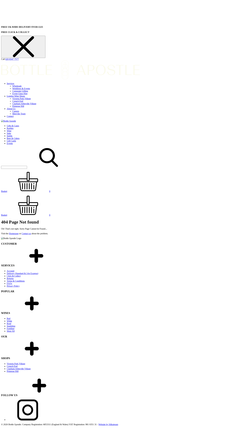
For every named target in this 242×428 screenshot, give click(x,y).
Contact (10, 116)
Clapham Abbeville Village (24, 103)
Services (10, 83)
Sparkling (11, 326)
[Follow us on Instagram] (28, 419)
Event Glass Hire (19, 93)
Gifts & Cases (13, 126)
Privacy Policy (13, 286)
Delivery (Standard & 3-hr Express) (22, 273)
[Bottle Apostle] (8, 121)
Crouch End (17, 101)
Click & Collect (14, 276)
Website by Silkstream (108, 424)
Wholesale (17, 86)
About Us (11, 108)
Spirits (9, 136)
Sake (9, 133)
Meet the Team (18, 114)
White (9, 321)
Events (10, 143)
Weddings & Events (21, 88)
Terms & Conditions (16, 281)
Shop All (11, 331)
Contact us (26, 233)
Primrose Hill (18, 106)
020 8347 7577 (12, 59)
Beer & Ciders (13, 138)
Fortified (10, 328)
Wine (9, 131)
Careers (15, 111)
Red (8, 318)
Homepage (14, 233)
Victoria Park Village (21, 98)
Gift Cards (11, 141)
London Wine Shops (16, 96)
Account (10, 271)
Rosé (9, 323)
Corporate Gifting (20, 91)
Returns (10, 278)
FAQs (9, 283)
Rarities (10, 128)
